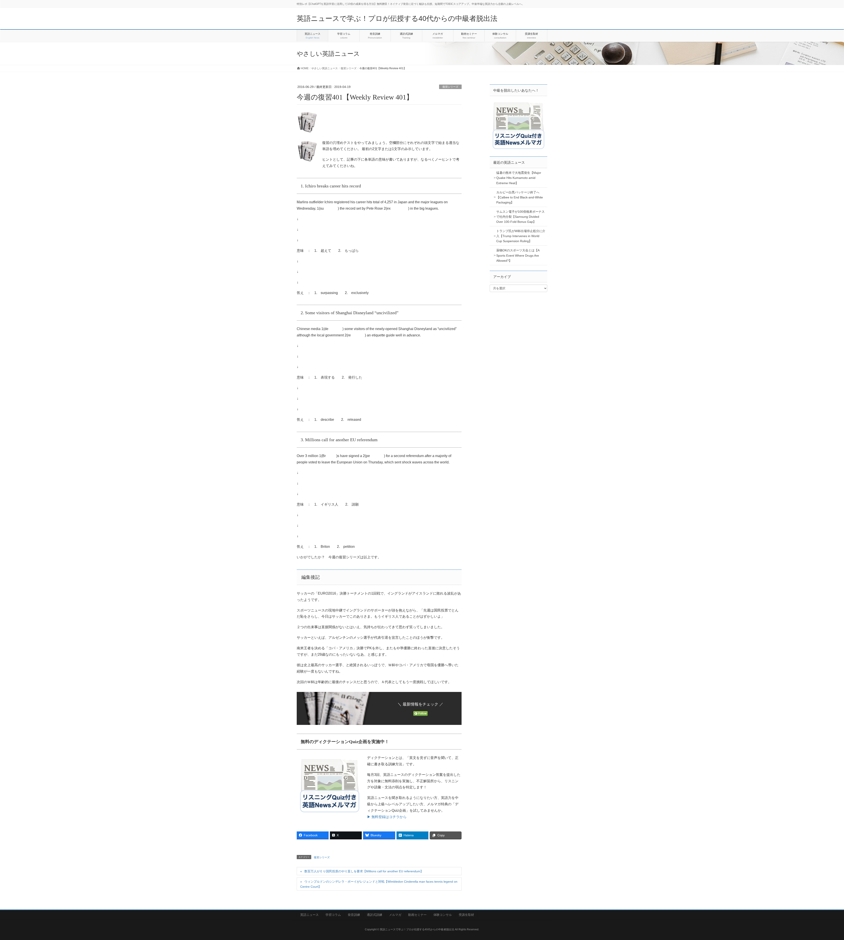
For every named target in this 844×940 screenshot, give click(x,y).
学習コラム (333, 914)
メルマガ (395, 914)
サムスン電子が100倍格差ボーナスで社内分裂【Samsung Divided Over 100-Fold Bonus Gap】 (520, 216)
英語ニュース (309, 914)
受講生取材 (466, 914)
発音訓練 (354, 914)
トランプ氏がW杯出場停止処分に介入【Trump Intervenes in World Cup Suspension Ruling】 (520, 236)
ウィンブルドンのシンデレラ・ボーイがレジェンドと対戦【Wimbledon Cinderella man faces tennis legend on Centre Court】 (378, 884)
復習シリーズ (450, 86)
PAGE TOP (822, 908)
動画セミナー (417, 914)
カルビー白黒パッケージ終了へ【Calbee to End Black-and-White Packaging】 (519, 197)
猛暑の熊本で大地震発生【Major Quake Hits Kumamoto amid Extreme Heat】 (518, 178)
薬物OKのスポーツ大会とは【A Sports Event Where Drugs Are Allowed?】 (518, 255)
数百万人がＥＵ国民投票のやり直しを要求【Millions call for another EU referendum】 (363, 871)
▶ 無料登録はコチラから (387, 817)
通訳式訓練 (374, 914)
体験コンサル (442, 914)
